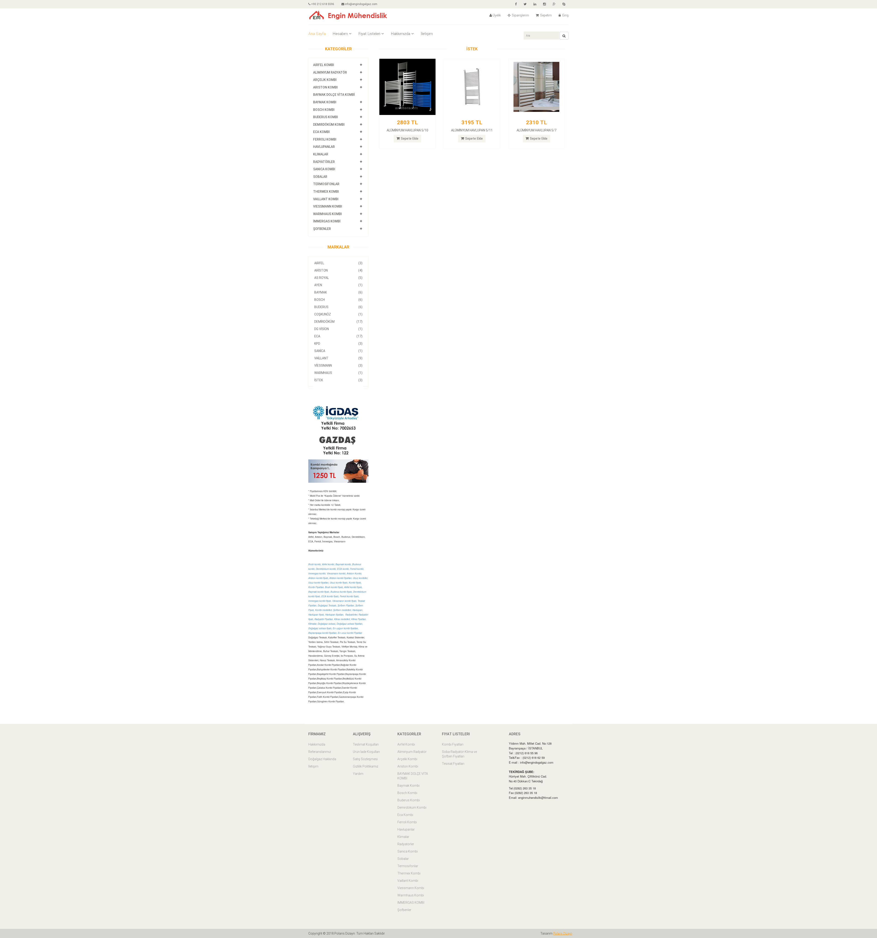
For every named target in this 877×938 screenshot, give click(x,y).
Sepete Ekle (409, 138)
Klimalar (320, 154)
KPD (338, 343)
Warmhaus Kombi (327, 214)
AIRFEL (338, 263)
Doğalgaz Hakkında (322, 759)
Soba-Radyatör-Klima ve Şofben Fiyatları (459, 754)
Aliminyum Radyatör (330, 72)
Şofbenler (322, 229)
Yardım (358, 773)
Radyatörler (324, 162)
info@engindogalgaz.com (360, 4)
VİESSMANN (338, 365)
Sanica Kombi (324, 169)
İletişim (427, 33)
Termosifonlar (326, 184)
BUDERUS (338, 307)
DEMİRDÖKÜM (338, 321)
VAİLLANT (338, 358)
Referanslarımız (319, 752)
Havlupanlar (324, 147)
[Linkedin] (535, 4)
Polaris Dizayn (562, 933)
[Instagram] (544, 4)
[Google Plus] (554, 4)
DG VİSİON (338, 329)
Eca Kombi (321, 132)
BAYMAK (338, 292)
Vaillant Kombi (325, 199)
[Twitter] (525, 4)
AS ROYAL (338, 278)
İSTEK (338, 380)
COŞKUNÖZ (338, 314)
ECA (338, 336)
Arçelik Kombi (325, 80)
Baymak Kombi (324, 102)
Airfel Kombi (323, 65)
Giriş (565, 15)
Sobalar (320, 177)
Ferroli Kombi (324, 139)
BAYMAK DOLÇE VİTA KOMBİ (334, 94)
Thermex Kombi (326, 191)
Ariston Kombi (325, 87)
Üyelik (497, 15)
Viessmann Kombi (327, 206)
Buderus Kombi (325, 117)
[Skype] (564, 4)
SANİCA (338, 351)
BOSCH (338, 299)
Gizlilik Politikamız (365, 766)
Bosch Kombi (324, 110)
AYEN (338, 285)
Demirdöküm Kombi (329, 124)
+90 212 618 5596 (322, 4)
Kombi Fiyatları (452, 744)
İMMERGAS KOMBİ (327, 221)
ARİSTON (338, 270)
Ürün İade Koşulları (366, 752)
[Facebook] (516, 4)
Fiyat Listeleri (369, 33)
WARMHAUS (338, 373)
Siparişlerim (520, 15)
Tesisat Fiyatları (453, 763)
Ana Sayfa (317, 33)
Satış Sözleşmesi (365, 759)
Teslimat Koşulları (366, 744)
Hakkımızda (400, 33)
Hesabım (340, 33)
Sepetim (545, 15)
